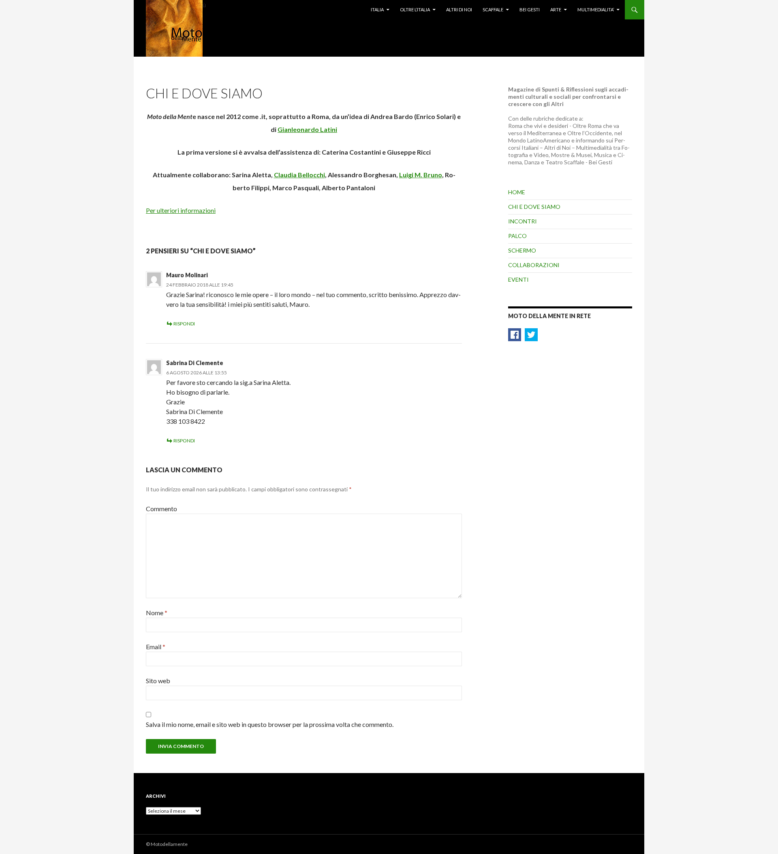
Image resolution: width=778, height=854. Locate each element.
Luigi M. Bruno (420, 174)
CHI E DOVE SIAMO (534, 206)
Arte (555, 9)
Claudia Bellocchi (299, 174)
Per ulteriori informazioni (181, 210)
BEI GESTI (529, 9)
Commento (161, 508)
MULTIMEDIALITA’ (595, 9)
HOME (516, 192)
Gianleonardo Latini (307, 129)
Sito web (158, 680)
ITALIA (377, 9)
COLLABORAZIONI (534, 264)
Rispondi (184, 324)
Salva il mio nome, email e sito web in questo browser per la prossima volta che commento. (269, 724)
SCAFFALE (493, 9)
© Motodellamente (167, 844)
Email (155, 646)
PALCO (517, 235)
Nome (156, 612)
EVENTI (518, 279)
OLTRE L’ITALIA (415, 9)
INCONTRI (522, 221)
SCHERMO (522, 250)
